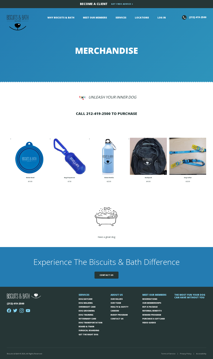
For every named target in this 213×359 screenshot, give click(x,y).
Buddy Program (119, 314)
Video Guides (149, 322)
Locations (142, 17)
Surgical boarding (89, 330)
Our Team (116, 303)
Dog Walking (86, 303)
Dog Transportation (90, 322)
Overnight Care (87, 307)
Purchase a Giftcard (153, 318)
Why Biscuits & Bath (60, 17)
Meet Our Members (95, 17)
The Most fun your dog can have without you (189, 296)
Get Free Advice (121, 4)
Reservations (149, 299)
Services (121, 17)
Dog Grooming (87, 310)
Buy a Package (150, 307)
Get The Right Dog (88, 334)
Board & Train (86, 326)
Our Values (117, 299)
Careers (115, 310)
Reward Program (151, 314)
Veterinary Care (87, 318)
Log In (161, 17)
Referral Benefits (152, 310)
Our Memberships (151, 303)
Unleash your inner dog (112, 97)
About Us (117, 294)
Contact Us (107, 275)
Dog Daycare (85, 299)
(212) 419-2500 (15, 303)
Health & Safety (119, 307)
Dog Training (86, 314)
